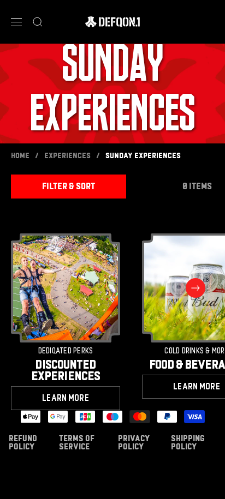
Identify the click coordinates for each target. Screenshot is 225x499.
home (20, 155)
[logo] (112, 22)
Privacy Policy (134, 442)
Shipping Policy (188, 442)
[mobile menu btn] (16, 22)
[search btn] (38, 22)
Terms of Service (76, 442)
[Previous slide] (29, 288)
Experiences (67, 155)
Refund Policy (23, 442)
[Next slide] (195, 288)
